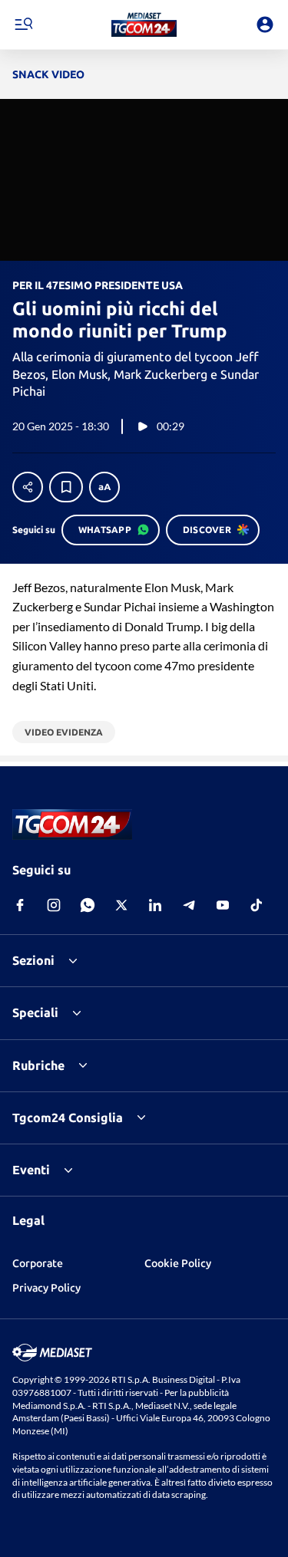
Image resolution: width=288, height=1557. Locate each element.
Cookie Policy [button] (177, 1263)
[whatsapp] (87, 905)
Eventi (31, 1170)
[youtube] (222, 905)
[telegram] (189, 905)
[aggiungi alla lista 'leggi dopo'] (66, 487)
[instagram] (53, 905)
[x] (121, 905)
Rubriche (38, 1065)
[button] (144, 24)
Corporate (37, 1263)
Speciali (35, 1012)
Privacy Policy (46, 1288)
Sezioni (33, 960)
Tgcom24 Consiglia (67, 1117)
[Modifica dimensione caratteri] (104, 487)
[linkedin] (155, 905)
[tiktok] (256, 905)
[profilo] (265, 24)
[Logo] (144, 24)
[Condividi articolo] (27, 487)
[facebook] (20, 905)
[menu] (23, 24)
